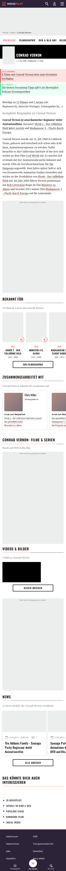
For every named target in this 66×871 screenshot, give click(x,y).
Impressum (12, 836)
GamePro (11, 858)
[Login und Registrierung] (54, 4)
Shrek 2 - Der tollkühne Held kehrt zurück (12, 352)
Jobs (8, 851)
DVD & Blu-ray (48, 40)
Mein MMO (39, 858)
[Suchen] (47, 4)
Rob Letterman (16, 185)
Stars (12, 32)
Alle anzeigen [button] (33, 762)
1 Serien (38, 102)
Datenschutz (12, 843)
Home (5, 32)
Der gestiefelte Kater (13, 421)
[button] (15, 867)
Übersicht (9, 40)
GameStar (38, 851)
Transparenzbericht (43, 843)
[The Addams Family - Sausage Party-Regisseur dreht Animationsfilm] (24, 721)
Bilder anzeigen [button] (33, 588)
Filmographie (27, 40)
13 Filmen (22, 102)
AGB (35, 836)
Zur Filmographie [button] (33, 364)
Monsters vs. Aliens (36, 352)
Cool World (32, 155)
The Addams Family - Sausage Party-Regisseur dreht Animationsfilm (23, 747)
